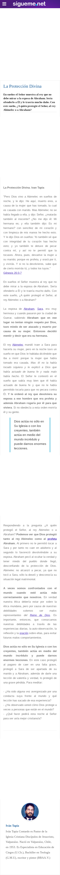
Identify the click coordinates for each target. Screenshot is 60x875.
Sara (40, 308)
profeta (52, 538)
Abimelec (17, 344)
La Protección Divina (22, 86)
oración (24, 633)
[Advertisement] (30, 43)
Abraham (29, 308)
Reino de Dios (40, 615)
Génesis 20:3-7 (12, 272)
